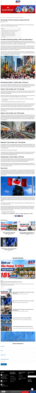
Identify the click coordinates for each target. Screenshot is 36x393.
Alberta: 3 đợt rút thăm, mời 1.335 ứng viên (8, 33)
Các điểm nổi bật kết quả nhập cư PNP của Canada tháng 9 (11, 30)
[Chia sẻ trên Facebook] (15, 216)
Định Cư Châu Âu (13, 379)
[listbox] (18, 361)
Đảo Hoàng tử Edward (4, 84)
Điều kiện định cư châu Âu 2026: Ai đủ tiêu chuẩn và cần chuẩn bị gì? (23, 301)
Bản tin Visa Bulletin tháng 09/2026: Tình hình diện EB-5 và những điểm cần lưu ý (23, 293)
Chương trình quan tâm (5, 359)
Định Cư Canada (13, 378)
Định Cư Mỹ (12, 376)
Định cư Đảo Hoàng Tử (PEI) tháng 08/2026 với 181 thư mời (11, 281)
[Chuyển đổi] (16, 376)
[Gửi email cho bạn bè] (19, 216)
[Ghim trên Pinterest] (20, 216)
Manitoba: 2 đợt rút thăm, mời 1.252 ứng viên (9, 34)
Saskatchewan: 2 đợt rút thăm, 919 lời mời (8, 35)
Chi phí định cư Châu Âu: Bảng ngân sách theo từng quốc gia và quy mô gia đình (23, 310)
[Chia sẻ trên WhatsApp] (14, 216)
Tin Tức (4, 17)
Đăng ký (3, 364)
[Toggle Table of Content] (19, 29)
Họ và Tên (3, 346)
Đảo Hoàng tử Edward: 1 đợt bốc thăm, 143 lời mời (9, 31)
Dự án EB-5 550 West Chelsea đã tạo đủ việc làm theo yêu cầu (23, 326)
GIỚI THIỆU (20, 376)
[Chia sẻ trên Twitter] (17, 216)
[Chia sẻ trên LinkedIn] (22, 216)
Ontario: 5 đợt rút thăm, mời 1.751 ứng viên (8, 32)
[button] (1, 2)
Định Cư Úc (12, 381)
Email (2, 350)
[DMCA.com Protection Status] (6, 391)
